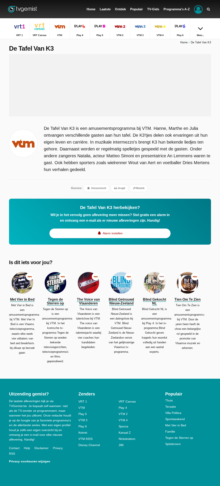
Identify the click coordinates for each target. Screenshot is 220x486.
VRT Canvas (127, 401)
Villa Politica (173, 413)
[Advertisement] (110, 85)
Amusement (98, 188)
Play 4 (123, 407)
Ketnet (82, 432)
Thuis (169, 400)
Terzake (170, 406)
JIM (121, 445)
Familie (170, 431)
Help (27, 448)
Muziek (140, 188)
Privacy (58, 448)
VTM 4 (123, 420)
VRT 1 (82, 401)
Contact (14, 448)
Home (184, 42)
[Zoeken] (208, 9)
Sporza (123, 426)
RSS (12, 453)
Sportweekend (175, 419)
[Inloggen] (198, 9)
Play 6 (82, 426)
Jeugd (121, 188)
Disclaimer (41, 448)
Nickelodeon (127, 439)
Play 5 (82, 414)
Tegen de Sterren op (179, 437)
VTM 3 (82, 420)
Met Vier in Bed (175, 425)
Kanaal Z (125, 432)
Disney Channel (89, 445)
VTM (81, 407)
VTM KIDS (85, 439)
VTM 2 (123, 414)
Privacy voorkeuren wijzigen (29, 461)
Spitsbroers (173, 444)
